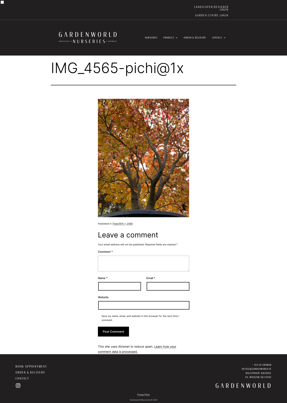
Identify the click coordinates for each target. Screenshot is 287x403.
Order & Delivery (195, 37)
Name (102, 278)
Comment (105, 251)
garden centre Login (212, 15)
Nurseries (151, 37)
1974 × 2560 (125, 223)
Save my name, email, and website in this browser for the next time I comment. (140, 318)
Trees (115, 223)
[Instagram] (18, 385)
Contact (217, 37)
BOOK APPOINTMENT (31, 366)
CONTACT (22, 378)
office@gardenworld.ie (256, 369)
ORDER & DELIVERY (30, 372)
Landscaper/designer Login (211, 8)
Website (103, 297)
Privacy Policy (143, 394)
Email (150, 278)
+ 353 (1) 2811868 (261, 364)
